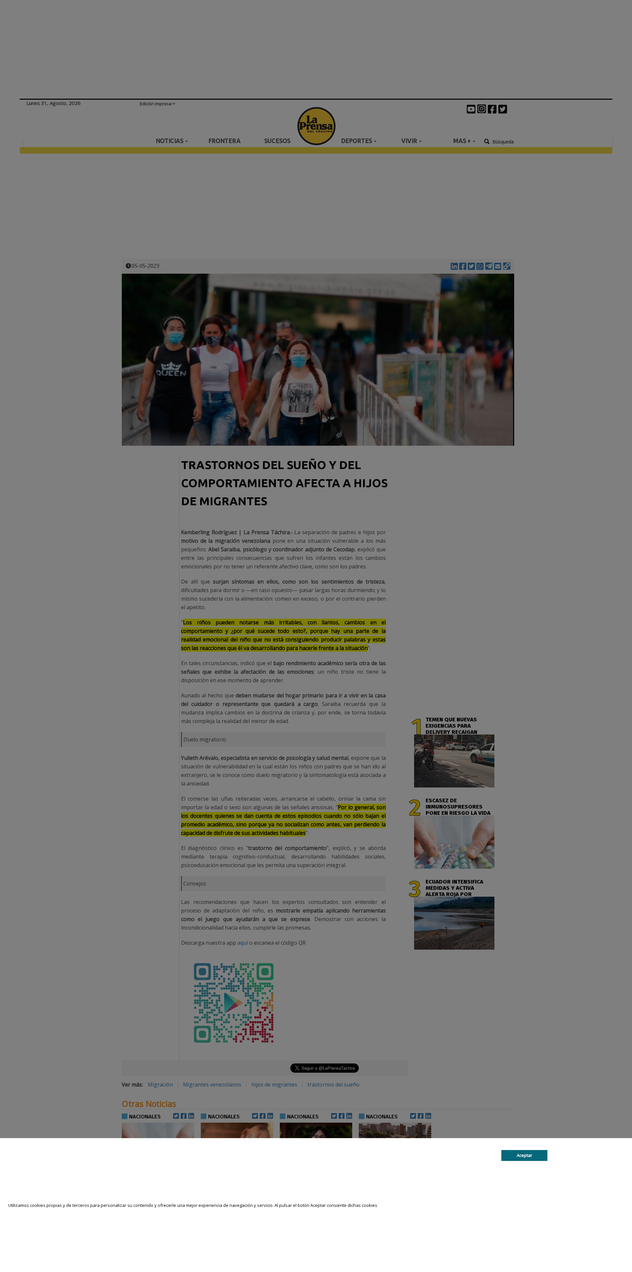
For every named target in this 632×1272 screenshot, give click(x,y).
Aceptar (524, 1156)
